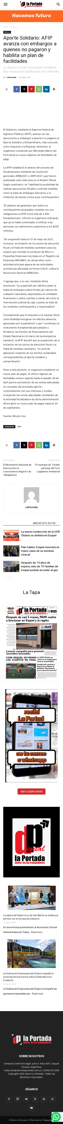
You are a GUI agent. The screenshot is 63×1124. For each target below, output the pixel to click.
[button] (5, 4)
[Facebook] (16, 89)
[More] (54, 89)
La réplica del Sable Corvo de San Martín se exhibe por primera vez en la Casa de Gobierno (30, 917)
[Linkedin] (46, 89)
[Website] (44, 1099)
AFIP (19, 426)
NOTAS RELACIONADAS (17, 523)
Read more (36, 932)
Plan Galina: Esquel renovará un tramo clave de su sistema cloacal (40, 551)
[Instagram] (17, 1099)
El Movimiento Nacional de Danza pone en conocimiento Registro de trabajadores (17, 469)
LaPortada (11, 77)
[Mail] (26, 1099)
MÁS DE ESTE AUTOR (44, 523)
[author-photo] (31, 502)
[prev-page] (5, 578)
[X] (24, 89)
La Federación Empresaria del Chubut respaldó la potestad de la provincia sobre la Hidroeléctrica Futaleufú (28, 977)
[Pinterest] (31, 89)
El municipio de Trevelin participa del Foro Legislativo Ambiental (47, 468)
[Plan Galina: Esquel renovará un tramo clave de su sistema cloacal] (11, 551)
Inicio (5, 27)
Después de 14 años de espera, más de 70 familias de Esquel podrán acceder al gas (39, 566)
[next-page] (10, 578)
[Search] (58, 4)
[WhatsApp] (39, 89)
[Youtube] (31, 1108)
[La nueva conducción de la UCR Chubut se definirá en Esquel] (11, 535)
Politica (14, 27)
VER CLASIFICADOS (31, 791)
